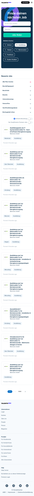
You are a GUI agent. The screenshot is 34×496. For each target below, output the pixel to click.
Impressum (11, 492)
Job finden (25, 2)
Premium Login (5, 477)
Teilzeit (9, 50)
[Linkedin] (27, 485)
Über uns (4, 418)
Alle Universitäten (6, 460)
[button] (17, 82)
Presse (3, 425)
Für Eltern (4, 456)
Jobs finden (17, 35)
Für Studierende (6, 439)
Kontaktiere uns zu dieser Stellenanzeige (13, 474)
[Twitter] (20, 485)
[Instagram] (13, 485)
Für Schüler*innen (6, 443)
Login (3, 412)
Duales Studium (12, 59)
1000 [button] (19, 391)
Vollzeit (9, 45)
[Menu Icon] (32, 3)
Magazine (4, 429)
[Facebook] (7, 485)
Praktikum (10, 55)
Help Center (4, 470)
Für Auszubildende (6, 446)
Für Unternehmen (6, 449)
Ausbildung (21, 45)
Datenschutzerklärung (25, 492)
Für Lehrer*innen (6, 453)
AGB (4, 492)
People (3, 422)
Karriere (3, 415)
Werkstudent (22, 50)
